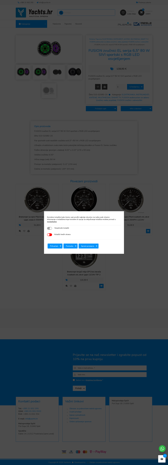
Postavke (69, 246)
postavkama (52, 222)
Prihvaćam (54, 246)
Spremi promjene (87, 246)
